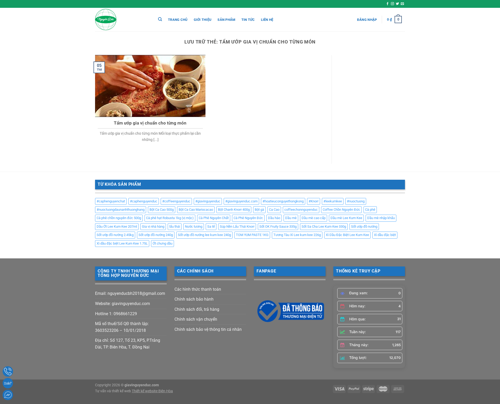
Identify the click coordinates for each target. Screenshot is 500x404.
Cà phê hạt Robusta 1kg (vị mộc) (170, 218)
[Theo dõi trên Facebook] (387, 4)
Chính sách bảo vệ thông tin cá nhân (208, 329)
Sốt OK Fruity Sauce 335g (278, 226)
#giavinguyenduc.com (241, 201)
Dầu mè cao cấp (314, 218)
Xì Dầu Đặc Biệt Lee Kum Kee (347, 235)
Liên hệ (267, 20)
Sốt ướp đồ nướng (364, 226)
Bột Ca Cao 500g (161, 210)
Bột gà (259, 210)
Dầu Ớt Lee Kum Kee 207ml (117, 226)
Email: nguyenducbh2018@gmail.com (130, 293)
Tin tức (248, 20)
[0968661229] (8, 371)
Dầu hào (274, 218)
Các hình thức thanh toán (197, 289)
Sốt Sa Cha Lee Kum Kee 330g (324, 226)
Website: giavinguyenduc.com (122, 303)
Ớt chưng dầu (162, 243)
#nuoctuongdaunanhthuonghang (121, 210)
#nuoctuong (356, 201)
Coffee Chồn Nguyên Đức (341, 210)
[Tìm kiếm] (160, 19)
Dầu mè (291, 218)
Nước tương (193, 226)
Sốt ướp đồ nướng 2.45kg (115, 235)
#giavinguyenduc (207, 201)
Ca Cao (274, 210)
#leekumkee (332, 201)
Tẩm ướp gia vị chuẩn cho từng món (150, 123)
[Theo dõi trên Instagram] (392, 4)
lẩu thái (174, 226)
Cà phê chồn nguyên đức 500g (119, 218)
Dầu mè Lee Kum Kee (346, 218)
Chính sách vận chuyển (195, 319)
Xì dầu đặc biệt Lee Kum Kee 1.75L (122, 243)
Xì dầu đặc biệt (385, 235)
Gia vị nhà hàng (153, 226)
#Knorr (313, 201)
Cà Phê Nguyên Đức (248, 218)
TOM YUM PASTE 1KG (252, 235)
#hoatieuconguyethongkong (283, 201)
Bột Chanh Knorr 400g (234, 210)
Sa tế (211, 226)
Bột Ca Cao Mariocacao (196, 210)
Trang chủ (178, 20)
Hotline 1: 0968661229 (116, 313)
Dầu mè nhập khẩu (381, 218)
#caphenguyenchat (111, 201)
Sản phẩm (226, 20)
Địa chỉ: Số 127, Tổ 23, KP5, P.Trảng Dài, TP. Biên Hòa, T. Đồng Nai (127, 344)
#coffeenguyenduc (176, 201)
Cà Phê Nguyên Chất (214, 218)
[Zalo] (8, 383)
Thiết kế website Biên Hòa (152, 391)
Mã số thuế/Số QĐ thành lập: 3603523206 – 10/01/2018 (122, 327)
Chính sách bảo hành (194, 299)
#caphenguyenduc (143, 201)
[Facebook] (8, 395)
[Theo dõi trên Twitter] (397, 4)
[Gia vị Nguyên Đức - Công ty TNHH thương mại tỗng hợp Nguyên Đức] (121, 19)
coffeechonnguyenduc (301, 210)
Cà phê (370, 210)
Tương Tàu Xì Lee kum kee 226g (297, 235)
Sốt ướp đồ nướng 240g (156, 235)
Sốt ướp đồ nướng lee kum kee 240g (204, 235)
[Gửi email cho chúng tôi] (402, 4)
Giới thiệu (203, 20)
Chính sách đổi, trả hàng (196, 309)
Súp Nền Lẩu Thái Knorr (237, 226)
